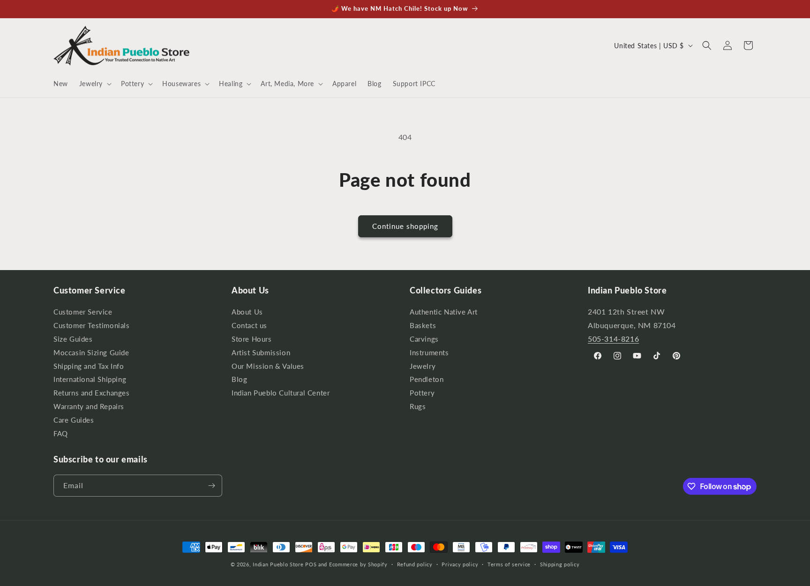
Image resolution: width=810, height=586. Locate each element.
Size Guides (73, 339)
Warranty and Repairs (88, 406)
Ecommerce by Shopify (358, 564)
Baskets (423, 325)
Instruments (429, 353)
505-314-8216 (613, 338)
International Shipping (89, 379)
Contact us (249, 325)
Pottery (422, 393)
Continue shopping (405, 226)
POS (310, 564)
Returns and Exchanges (91, 393)
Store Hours (252, 339)
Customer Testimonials (91, 325)
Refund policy (415, 564)
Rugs (418, 406)
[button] (94, 84)
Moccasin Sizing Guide (91, 353)
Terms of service (509, 564)
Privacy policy (460, 564)
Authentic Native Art (444, 313)
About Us (247, 313)
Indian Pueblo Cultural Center (281, 393)
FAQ (60, 434)
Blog (239, 379)
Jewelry (422, 366)
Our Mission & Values (268, 366)
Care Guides (73, 420)
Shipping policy (560, 564)
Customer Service (82, 313)
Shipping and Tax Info (88, 366)
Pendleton (426, 379)
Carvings (424, 339)
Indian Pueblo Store (278, 564)
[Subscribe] (211, 486)
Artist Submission (261, 353)
